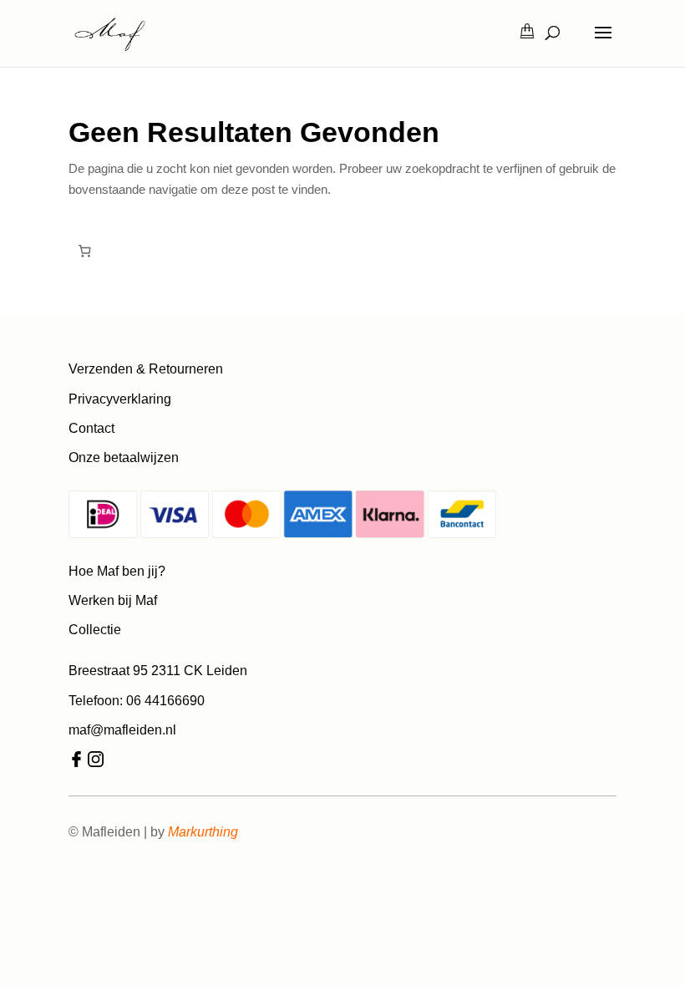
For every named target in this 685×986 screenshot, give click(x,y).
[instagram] (96, 762)
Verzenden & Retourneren (145, 369)
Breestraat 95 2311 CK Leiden (157, 670)
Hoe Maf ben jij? (116, 571)
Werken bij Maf (112, 600)
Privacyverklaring (119, 399)
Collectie (94, 630)
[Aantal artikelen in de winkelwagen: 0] (84, 251)
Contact (91, 428)
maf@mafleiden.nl (122, 730)
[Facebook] (76, 762)
